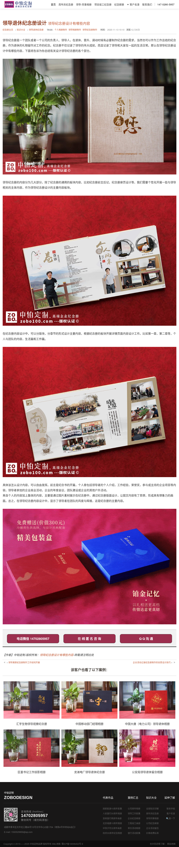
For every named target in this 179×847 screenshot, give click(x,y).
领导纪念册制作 (90, 29)
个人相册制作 (61, 29)
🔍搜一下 (170, 818)
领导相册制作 (75, 29)
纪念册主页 (8, 29)
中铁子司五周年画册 (112, 828)
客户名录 (171, 813)
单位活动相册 (134, 828)
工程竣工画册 (134, 823)
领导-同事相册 (84, 4)
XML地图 (56, 843)
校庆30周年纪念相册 (112, 832)
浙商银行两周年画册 (112, 818)
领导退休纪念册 (36, 29)
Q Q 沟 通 (146, 638)
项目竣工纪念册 (103, 4)
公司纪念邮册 (152, 823)
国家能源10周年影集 (112, 808)
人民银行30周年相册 (112, 813)
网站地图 (171, 843)
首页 (53, 4)
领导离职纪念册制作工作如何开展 (24, 662)
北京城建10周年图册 (112, 823)
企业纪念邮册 (134, 818)
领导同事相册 (152, 818)
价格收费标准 (152, 832)
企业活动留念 (152, 828)
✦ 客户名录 (133, 4)
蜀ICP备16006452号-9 (72, 843)
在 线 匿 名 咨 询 (89, 638)
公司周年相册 (134, 808)
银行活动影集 (134, 832)
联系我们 (147, 4)
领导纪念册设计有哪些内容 (56, 655)
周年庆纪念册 (66, 4)
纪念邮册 (119, 4)
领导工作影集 (134, 813)
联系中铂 (171, 808)
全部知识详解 (152, 808)
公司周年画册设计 (18, 4)
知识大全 (21, 29)
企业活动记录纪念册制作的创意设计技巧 (152, 662)
